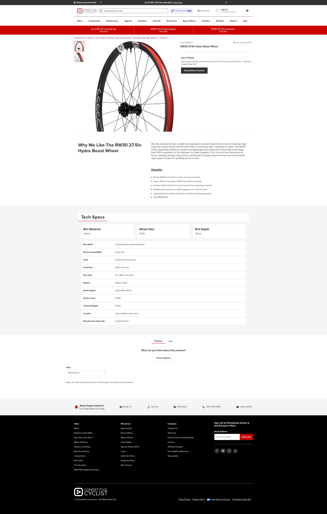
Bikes (76, 428)
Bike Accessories (81, 451)
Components (80, 37)
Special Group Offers (130, 447)
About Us (172, 433)
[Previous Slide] (101, 2)
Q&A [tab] (170, 341)
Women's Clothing (82, 447)
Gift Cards (78, 460)
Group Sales (173, 456)
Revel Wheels (186, 42)
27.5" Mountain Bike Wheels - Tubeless (150, 37)
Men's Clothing (80, 442)
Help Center (126, 428)
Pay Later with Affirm (83, 437)
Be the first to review (242, 42)
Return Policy (127, 433)
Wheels (110, 37)
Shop (76, 423)
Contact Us (172, 428)
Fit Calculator (80, 465)
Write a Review (163, 358)
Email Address (221, 431)
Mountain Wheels (123, 37)
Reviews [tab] (158, 341)
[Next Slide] (226, 2)
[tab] (93, 217)
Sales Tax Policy (128, 456)
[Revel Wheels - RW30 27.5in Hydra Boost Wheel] (79, 46)
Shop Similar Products (194, 70)
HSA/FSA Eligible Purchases (86, 470)
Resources (126, 423)
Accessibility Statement (178, 451)
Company (172, 423)
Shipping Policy (128, 460)
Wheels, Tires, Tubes (96, 37)
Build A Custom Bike (83, 433)
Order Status (126, 442)
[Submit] (101, 11)
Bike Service (126, 465)
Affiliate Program (175, 447)
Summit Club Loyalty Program (181, 437)
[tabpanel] (163, 274)
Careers (171, 442)
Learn (123, 451)
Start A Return (127, 437)
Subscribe (246, 436)
